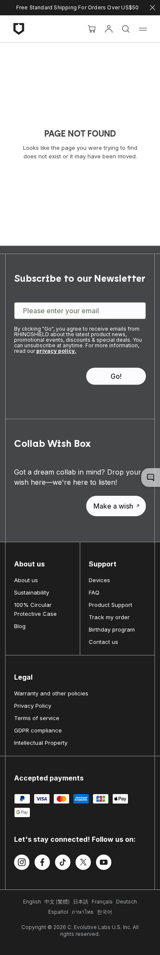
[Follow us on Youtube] (103, 863)
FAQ (94, 592)
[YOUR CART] (91, 29)
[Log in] (108, 29)
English (32, 901)
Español (58, 912)
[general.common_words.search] (126, 29)
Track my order (109, 617)
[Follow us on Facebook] (42, 863)
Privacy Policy (32, 705)
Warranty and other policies (51, 693)
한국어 (104, 912)
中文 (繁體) (57, 901)
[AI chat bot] (150, 477)
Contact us (103, 641)
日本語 (80, 901)
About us (26, 580)
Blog (20, 626)
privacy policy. (56, 351)
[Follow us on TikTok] (62, 863)
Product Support (110, 604)
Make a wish (113, 506)
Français (102, 901)
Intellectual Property (40, 742)
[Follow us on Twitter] (83, 863)
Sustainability (31, 592)
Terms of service (36, 718)
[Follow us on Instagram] (21, 863)
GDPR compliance (38, 730)
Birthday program (112, 629)
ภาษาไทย (82, 912)
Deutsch (126, 901)
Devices (99, 580)
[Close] (152, 8)
